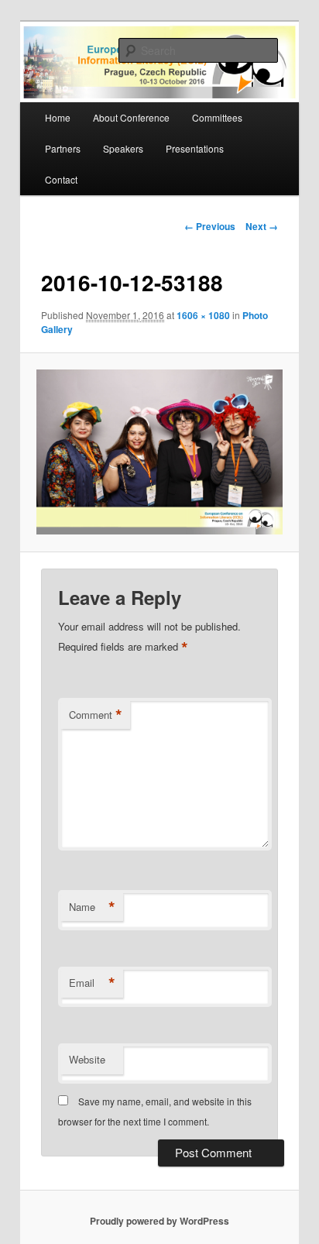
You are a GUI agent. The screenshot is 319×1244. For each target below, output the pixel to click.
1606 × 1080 (203, 315)
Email (92, 983)
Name (92, 907)
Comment (95, 715)
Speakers (123, 148)
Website (87, 1059)
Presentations (195, 148)
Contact (61, 179)
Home (57, 117)
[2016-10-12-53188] (159, 451)
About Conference (131, 117)
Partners (63, 148)
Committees (217, 117)
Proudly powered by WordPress (159, 1221)
